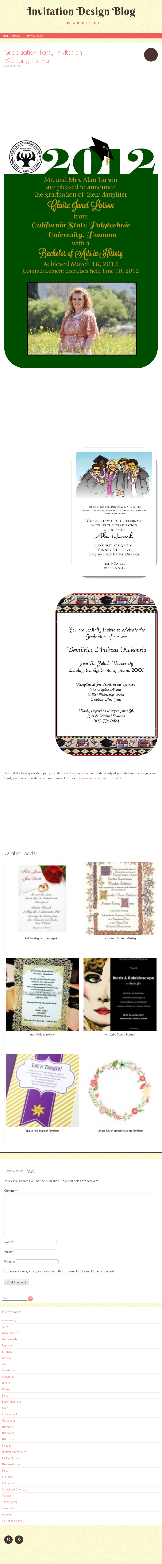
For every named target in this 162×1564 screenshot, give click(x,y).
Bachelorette (10, 1339)
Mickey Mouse (10, 1458)
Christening (9, 1370)
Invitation (7, 1445)
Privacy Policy (35, 35)
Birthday (7, 1351)
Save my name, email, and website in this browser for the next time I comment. (61, 1271)
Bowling (7, 1358)
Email (8, 1252)
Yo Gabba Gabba (12, 1520)
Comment (11, 1191)
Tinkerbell (8, 1508)
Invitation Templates (14, 1452)
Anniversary (9, 1320)
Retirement (8, 1483)
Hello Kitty (8, 1439)
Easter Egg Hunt (11, 1401)
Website (9, 1262)
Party (5, 1470)
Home (5, 35)
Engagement (9, 1414)
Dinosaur (7, 1389)
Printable (7, 1476)
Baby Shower (10, 1333)
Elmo (5, 1408)
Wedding (7, 1514)
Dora (5, 1395)
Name (8, 1242)
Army (5, 1326)
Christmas (8, 1376)
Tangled (7, 1495)
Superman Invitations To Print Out (100, 778)
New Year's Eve (11, 1464)
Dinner (6, 1383)
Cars (5, 1364)
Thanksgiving (10, 1501)
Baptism (7, 1345)
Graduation (9, 1420)
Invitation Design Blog (81, 11)
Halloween (8, 1433)
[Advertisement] (81, 97)
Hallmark (7, 1427)
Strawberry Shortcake (15, 1489)
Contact (17, 35)
